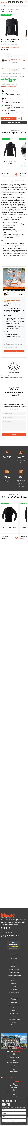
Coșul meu (14, 961)
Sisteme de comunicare (14, 1005)
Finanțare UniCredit (14, 992)
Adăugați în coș (8, 118)
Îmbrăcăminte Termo (6, 11)
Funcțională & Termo (16, 9)
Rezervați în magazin (14, 122)
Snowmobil (14, 1025)
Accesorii (14, 1027)
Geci (14, 1008)
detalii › (24, 60)
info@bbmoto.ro (14, 1071)
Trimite (14, 434)
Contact (14, 986)
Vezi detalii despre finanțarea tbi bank (14, 351)
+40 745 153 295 (7, 933)
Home (2, 9)
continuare (13, 1120)
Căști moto (14, 1002)
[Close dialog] (26, 1098)
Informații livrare (14, 978)
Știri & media (14, 989)
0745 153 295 (14, 1067)
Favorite (14, 963)
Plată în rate (14, 981)
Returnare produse (14, 969)
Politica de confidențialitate (14, 975)
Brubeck (8, 9)
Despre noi (14, 983)
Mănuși (14, 1010)
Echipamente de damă (14, 1019)
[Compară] (24, 118)
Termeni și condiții (14, 972)
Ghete (14, 1016)
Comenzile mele (14, 966)
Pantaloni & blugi (14, 1013)
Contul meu (14, 958)
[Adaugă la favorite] (19, 118)
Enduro (14, 1022)
